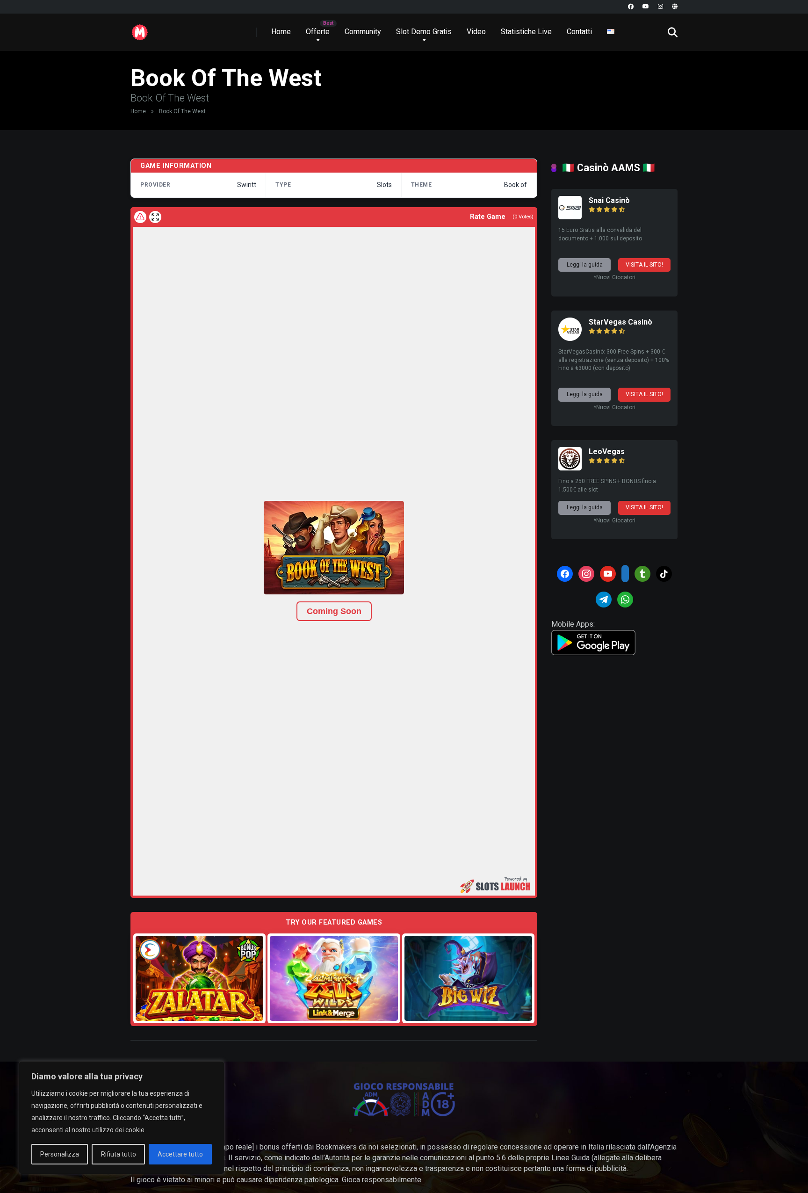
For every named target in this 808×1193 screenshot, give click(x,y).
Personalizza (59, 1154)
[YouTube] (645, 7)
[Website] (675, 7)
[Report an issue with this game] (140, 217)
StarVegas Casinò (620, 322)
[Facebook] (631, 7)
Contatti (579, 31)
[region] (121, 1117)
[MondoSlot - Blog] (139, 29)
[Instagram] (660, 7)
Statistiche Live (526, 31)
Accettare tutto (180, 1154)
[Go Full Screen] (155, 217)
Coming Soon (334, 611)
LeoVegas (607, 451)
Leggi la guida (585, 264)
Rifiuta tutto (118, 1154)
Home (281, 31)
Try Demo (199, 978)
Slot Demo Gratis (424, 31)
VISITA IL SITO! (644, 264)
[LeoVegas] (570, 467)
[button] (334, 547)
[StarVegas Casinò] (570, 338)
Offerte (318, 31)
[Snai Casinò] (570, 216)
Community (363, 31)
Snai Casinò (609, 200)
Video (476, 31)
